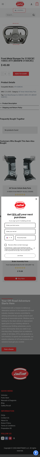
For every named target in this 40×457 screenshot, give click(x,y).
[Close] (36, 199)
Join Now (20, 255)
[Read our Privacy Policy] (34, 248)
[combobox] (9, 237)
